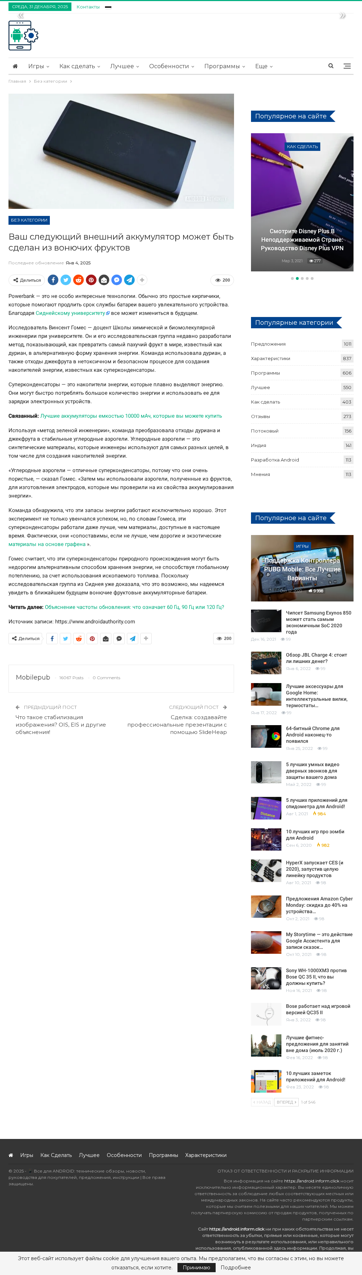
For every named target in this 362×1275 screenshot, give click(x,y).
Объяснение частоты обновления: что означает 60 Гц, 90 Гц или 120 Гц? (134, 607)
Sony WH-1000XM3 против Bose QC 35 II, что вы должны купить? (316, 977)
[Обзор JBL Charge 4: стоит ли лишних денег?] (266, 663)
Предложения (268, 344)
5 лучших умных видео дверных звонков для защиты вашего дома (312, 771)
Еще (261, 66)
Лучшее (122, 66)
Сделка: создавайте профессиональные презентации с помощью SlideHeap (177, 724)
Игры (36, 66)
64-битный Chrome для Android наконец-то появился (313, 734)
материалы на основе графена (47, 544)
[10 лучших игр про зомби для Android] (266, 839)
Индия (258, 445)
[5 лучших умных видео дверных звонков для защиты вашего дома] (266, 772)
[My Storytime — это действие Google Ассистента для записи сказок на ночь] (266, 942)
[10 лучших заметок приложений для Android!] (266, 1081)
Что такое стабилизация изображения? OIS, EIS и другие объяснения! (61, 724)
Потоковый (265, 431)
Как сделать (77, 66)
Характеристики (270, 358)
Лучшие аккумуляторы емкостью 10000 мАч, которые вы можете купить (131, 416)
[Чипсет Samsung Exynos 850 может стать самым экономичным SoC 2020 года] (266, 621)
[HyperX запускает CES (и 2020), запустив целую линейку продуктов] (266, 870)
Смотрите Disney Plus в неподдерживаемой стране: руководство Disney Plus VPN (302, 240)
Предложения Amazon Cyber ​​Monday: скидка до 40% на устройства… (319, 905)
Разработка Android (275, 460)
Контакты (88, 7)
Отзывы (260, 416)
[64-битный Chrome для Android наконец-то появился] (266, 736)
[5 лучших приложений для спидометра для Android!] (266, 808)
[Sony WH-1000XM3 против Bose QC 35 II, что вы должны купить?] (266, 978)
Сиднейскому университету (70, 313)
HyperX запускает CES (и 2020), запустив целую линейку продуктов (314, 869)
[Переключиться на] (108, 5)
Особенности (169, 66)
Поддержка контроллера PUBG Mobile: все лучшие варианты (302, 569)
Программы (222, 66)
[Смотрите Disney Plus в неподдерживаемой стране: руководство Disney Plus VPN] (302, 202)
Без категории (29, 220)
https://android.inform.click (311, 1180)
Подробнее (236, 1267)
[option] (302, 203)
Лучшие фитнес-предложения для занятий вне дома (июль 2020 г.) (317, 1044)
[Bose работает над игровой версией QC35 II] (266, 1014)
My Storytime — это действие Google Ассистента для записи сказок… (319, 941)
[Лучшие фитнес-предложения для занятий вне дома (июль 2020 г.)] (266, 1045)
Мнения (260, 474)
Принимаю (196, 1267)
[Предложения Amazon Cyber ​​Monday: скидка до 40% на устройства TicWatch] (266, 906)
